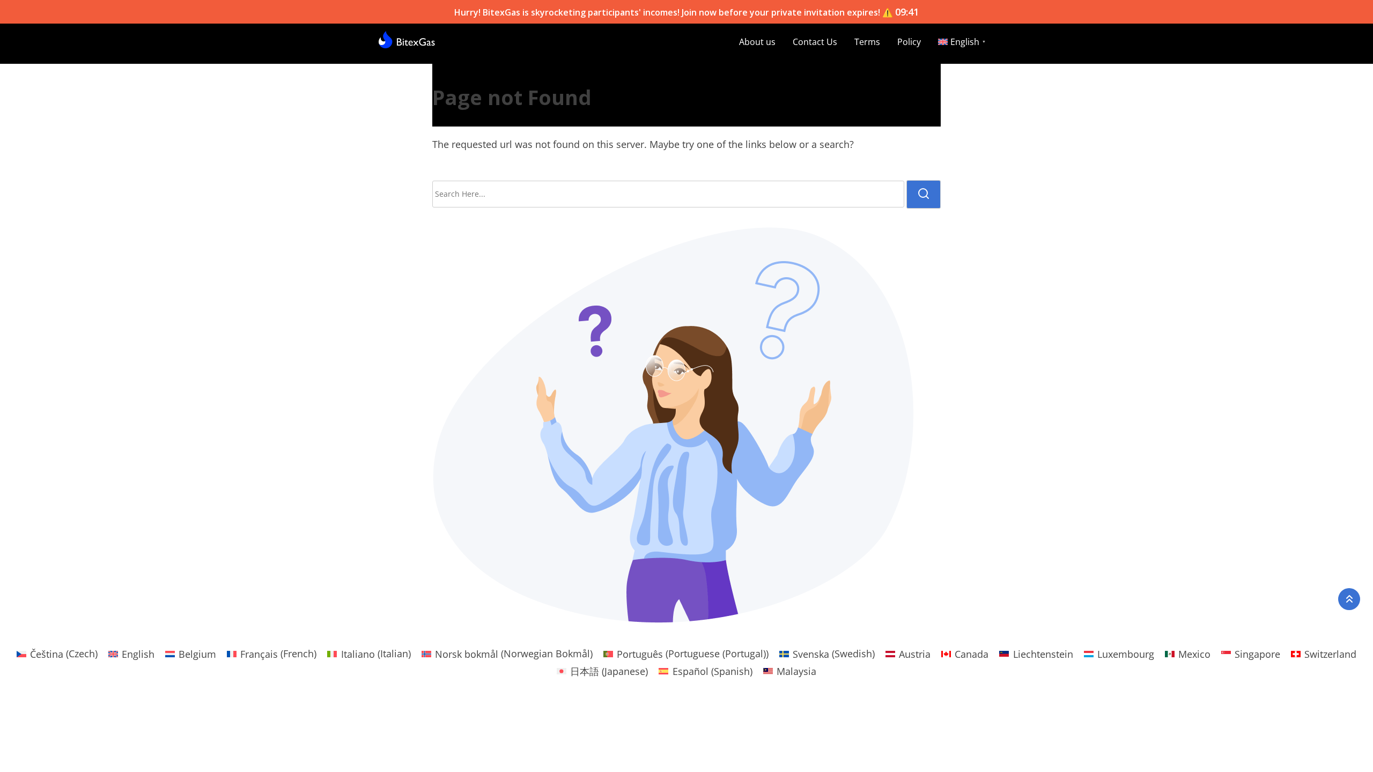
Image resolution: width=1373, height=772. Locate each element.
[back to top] (1349, 599)
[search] (923, 194)
